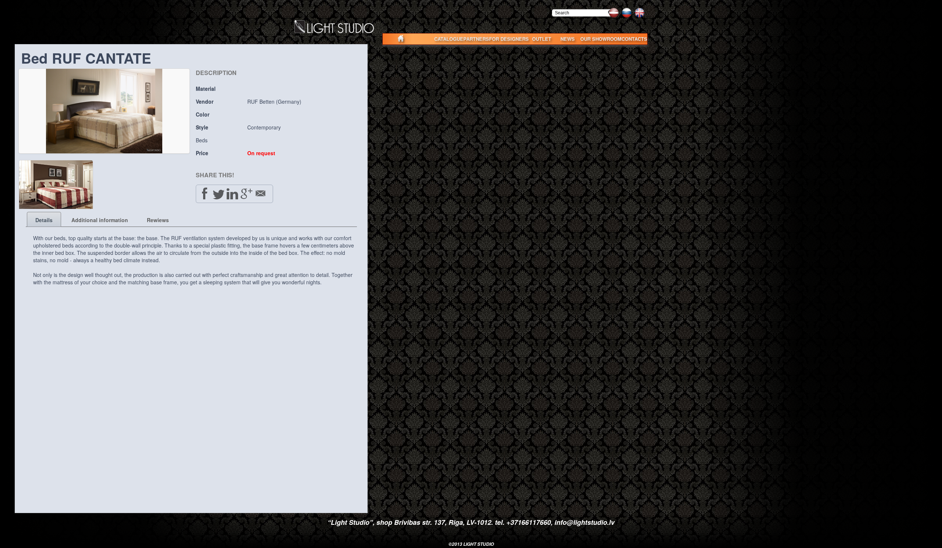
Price (202, 153)
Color (202, 114)
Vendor (204, 101)
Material (206, 88)
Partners (476, 38)
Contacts (634, 38)
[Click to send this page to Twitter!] (218, 193)
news (567, 38)
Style (202, 127)
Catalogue (448, 38)
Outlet (541, 38)
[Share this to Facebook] (204, 193)
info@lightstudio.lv (585, 522)
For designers (509, 38)
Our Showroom (600, 38)
